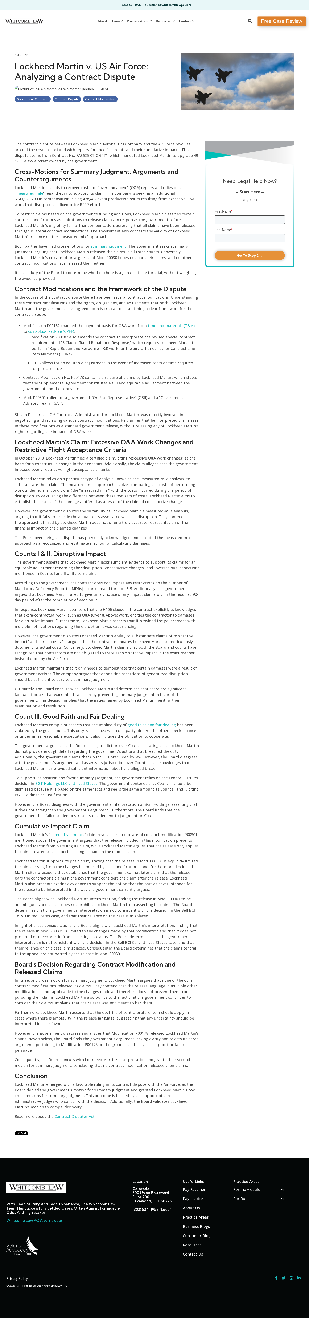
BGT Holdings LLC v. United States (66, 783)
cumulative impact (67, 834)
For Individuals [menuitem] (246, 1189)
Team (115, 21)
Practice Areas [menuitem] (196, 1217)
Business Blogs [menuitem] (196, 1226)
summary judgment (108, 246)
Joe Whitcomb (68, 89)
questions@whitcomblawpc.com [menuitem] (168, 5)
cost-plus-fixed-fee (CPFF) (51, 331)
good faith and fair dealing (152, 724)
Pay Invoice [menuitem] (193, 1198)
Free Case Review (281, 21)
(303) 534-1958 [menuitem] (131, 5)
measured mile (29, 193)
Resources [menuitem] (192, 1244)
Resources (164, 21)
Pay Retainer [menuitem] (194, 1189)
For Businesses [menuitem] (246, 1198)
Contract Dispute (67, 99)
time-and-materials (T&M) (171, 325)
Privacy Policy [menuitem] (17, 1278)
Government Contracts (33, 99)
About (102, 21)
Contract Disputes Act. (74, 1116)
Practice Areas (138, 21)
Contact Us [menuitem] (193, 1254)
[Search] (250, 21)
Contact (185, 21)
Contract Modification (100, 99)
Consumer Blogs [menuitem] (198, 1235)
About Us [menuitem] (191, 1207)
